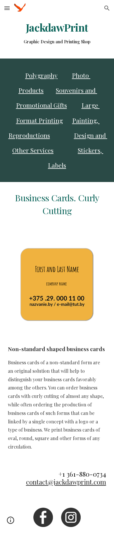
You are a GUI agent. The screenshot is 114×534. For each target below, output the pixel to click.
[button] (7, 8)
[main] (57, 34)
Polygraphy (41, 75)
